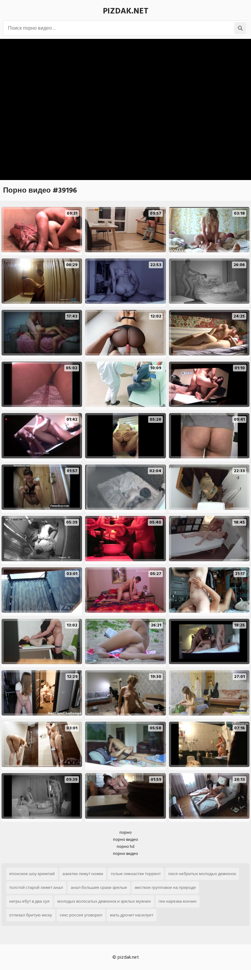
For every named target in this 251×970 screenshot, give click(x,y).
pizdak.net (125, 11)
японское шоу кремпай (32, 873)
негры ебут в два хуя (29, 901)
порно (125, 832)
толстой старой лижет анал (36, 887)
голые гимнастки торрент (136, 873)
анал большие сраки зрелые (99, 887)
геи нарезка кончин (178, 901)
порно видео (125, 839)
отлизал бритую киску (30, 915)
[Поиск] (240, 28)
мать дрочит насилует (131, 915)
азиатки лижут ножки (82, 873)
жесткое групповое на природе (165, 887)
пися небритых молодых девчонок (202, 873)
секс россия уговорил (81, 915)
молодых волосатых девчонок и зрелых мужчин (104, 901)
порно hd (125, 846)
